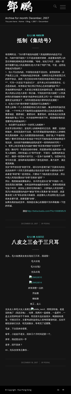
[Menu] (61, 6)
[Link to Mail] (63, 389)
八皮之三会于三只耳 (35, 241)
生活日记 (40, 236)
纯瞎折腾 (40, 35)
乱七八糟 (31, 35)
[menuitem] (53, 6)
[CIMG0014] (35, 282)
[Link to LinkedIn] (58, 389)
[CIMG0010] (35, 277)
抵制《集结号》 (35, 40)
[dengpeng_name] (29, 6)
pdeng (47, 223)
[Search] (53, 6)
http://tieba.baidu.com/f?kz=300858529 (46, 210)
